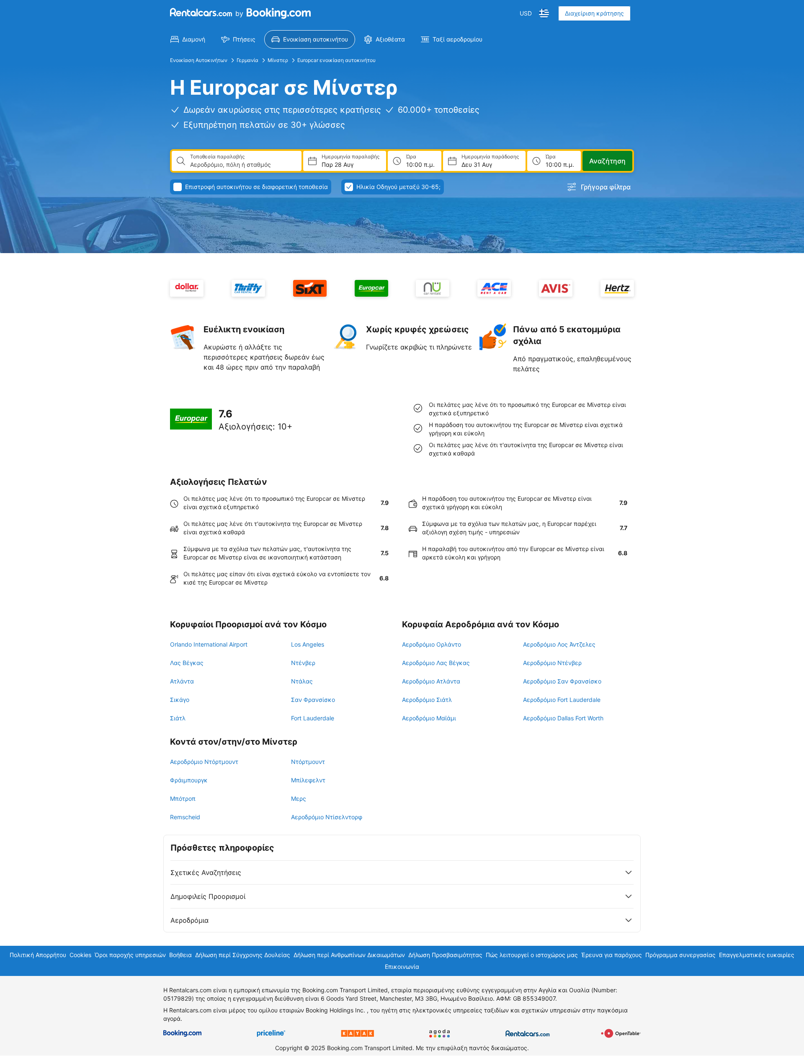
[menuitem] (187, 39)
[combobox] (242, 164)
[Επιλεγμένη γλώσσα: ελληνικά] (543, 13)
